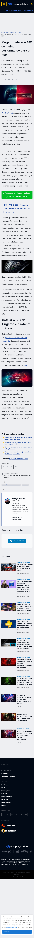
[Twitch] (16, 814)
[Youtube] (26, 814)
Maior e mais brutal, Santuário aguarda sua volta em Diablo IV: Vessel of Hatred (24, 681)
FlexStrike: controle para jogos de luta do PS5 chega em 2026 (18, 453)
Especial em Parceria (15, 32)
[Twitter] (7, 467)
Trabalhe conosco (8, 777)
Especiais (4, 799)
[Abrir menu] (4, 4)
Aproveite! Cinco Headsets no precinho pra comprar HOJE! (18, 443)
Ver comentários (18, 541)
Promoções (5, 791)
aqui (25, 365)
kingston (25, 485)
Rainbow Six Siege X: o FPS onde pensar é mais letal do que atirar (25, 568)
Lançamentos (6, 796)
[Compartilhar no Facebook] (5, 79)
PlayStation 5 (7, 113)
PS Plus (4, 788)
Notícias (4, 785)
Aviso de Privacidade (19, 926)
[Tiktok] (12, 814)
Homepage (4, 32)
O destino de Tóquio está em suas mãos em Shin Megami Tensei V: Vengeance (24, 735)
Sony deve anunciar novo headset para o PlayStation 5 (18, 448)
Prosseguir (7, 931)
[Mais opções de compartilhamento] (16, 79)
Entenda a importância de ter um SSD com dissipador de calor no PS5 (24, 699)
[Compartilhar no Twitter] (12, 79)
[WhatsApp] (11, 467)
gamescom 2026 (16, 10)
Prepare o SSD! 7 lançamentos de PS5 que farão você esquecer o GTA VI (25, 608)
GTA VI (6, 10)
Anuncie (4, 768)
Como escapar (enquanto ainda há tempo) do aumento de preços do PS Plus (24, 626)
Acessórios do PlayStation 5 (11, 485)
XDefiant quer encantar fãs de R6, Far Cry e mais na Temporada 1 (24, 717)
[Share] (16, 467)
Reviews (4, 794)
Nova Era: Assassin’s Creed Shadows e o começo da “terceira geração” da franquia (25, 663)
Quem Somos (6, 771)
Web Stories (6, 802)
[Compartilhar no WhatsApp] (9, 79)
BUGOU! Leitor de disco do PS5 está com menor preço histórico (18, 438)
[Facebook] (3, 467)
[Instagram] (7, 814)
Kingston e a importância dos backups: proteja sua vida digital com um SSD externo (24, 644)
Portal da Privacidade (11, 927)
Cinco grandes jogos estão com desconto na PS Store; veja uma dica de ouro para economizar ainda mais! (24, 588)
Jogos (3, 805)
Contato (4, 774)
